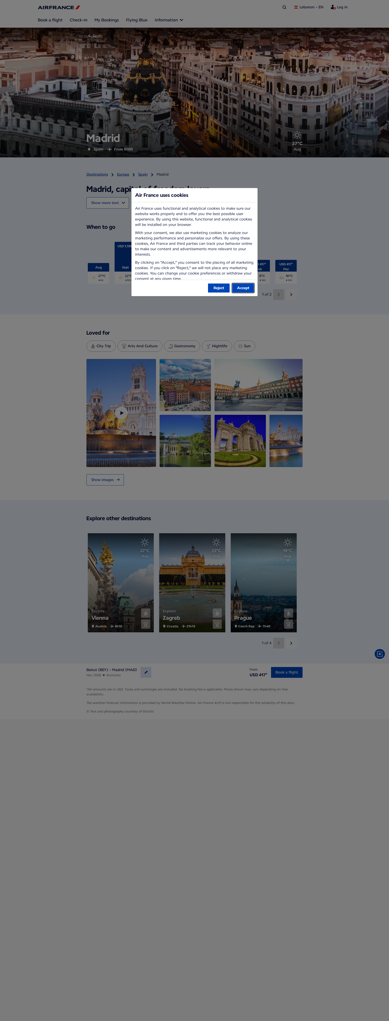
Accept (243, 288)
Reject (219, 288)
